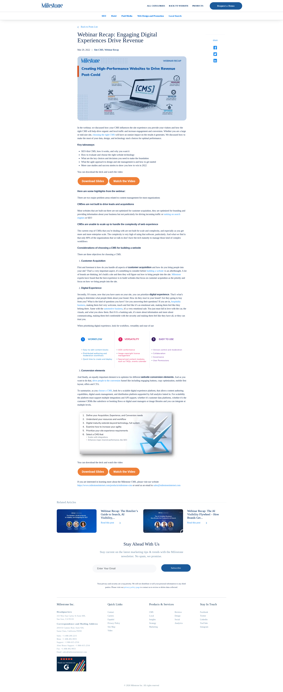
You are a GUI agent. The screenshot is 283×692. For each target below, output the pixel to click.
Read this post (107, 522)
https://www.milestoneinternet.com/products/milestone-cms (104, 485)
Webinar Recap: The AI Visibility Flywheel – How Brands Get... (203, 514)
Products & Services (161, 604)
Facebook (204, 612)
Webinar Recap (112, 50)
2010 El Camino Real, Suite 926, (70, 628)
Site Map (111, 627)
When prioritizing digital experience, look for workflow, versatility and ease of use (115, 325)
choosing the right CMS (104, 134)
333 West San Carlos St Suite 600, (71, 616)
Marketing (153, 627)
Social (177, 619)
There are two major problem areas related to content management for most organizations (119, 197)
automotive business (113, 308)
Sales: (67, 636)
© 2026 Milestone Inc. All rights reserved (141, 685)
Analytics (179, 623)
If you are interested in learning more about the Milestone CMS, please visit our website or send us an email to (128, 484)
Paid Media (126, 16)
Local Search (175, 16)
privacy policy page (132, 587)
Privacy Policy (114, 623)
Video (110, 630)
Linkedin (204, 619)
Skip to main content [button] (12, 2)
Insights (152, 619)
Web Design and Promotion (150, 16)
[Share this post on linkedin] (215, 60)
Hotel (113, 16)
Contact (111, 612)
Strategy (152, 623)
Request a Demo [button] (226, 6)
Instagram (204, 627)
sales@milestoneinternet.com (166, 485)
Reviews (178, 612)
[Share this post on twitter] (215, 54)
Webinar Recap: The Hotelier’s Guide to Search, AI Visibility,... (119, 514)
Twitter (203, 616)
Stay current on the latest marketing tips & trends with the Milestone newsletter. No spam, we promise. (141, 554)
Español (111, 619)
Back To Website (179, 6)
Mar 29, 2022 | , (98, 50)
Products (197, 6)
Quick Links (115, 604)
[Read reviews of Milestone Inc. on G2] (71, 671)
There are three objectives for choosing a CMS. (99, 254)
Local (151, 616)
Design (177, 616)
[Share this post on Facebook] (215, 47)
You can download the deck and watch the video (100, 172)
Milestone (176, 274)
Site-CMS (98, 50)
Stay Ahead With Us (141, 544)
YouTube (204, 623)
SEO (104, 16)
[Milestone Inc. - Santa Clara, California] (52, 5)
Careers (111, 616)
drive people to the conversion (106, 380)
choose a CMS (105, 390)
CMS (151, 612)
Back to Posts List (89, 27)
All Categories (156, 6)
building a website (155, 271)
